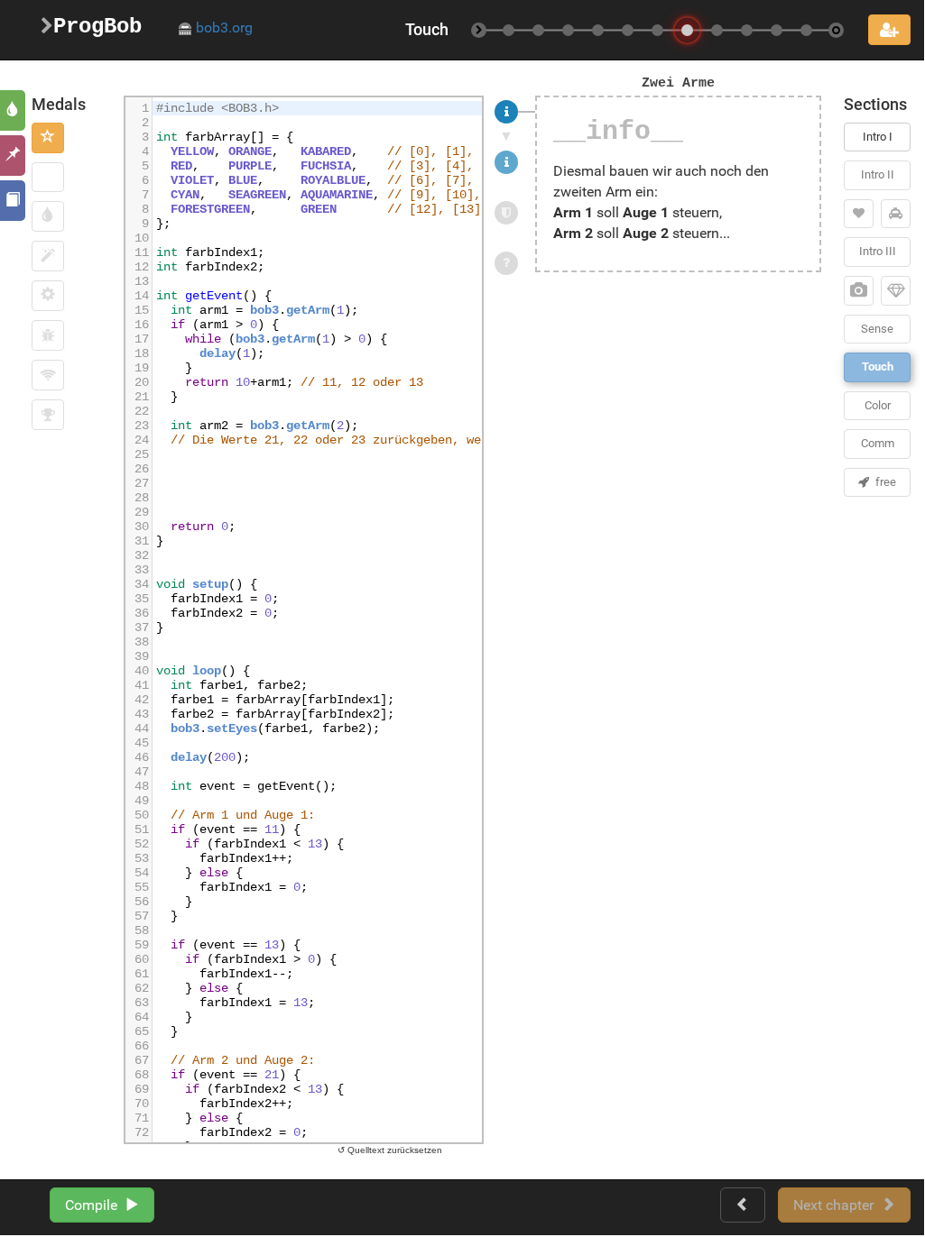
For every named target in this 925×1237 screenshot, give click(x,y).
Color (878, 405)
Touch (877, 366)
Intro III (877, 251)
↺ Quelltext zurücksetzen (390, 1150)
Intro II (877, 174)
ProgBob (97, 26)
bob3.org (222, 27)
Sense (877, 328)
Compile (95, 1205)
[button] (48, 138)
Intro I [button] (878, 136)
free (882, 482)
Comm (877, 443)
